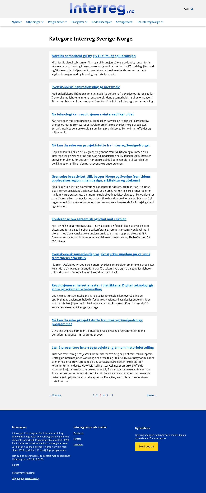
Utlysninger (33, 22)
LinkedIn (78, 444)
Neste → (152, 395)
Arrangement (124, 22)
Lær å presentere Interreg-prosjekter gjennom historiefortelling (103, 347)
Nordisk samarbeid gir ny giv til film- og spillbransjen (94, 56)
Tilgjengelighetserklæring (25, 478)
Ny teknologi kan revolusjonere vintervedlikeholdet (93, 114)
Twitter (77, 438)
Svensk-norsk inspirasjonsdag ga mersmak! (86, 87)
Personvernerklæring (23, 472)
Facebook (79, 433)
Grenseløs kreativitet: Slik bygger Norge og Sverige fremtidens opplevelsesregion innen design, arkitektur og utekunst (101, 178)
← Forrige (55, 395)
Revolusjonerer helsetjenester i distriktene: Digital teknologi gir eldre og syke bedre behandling (102, 287)
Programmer (56, 22)
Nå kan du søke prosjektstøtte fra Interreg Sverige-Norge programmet (97, 322)
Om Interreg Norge (148, 22)
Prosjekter (78, 22)
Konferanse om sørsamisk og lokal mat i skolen (89, 219)
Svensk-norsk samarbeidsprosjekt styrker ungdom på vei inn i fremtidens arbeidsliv (101, 256)
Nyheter (17, 22)
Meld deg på (146, 446)
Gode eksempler (102, 22)
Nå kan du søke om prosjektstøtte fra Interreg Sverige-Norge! (101, 145)
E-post (15, 464)
